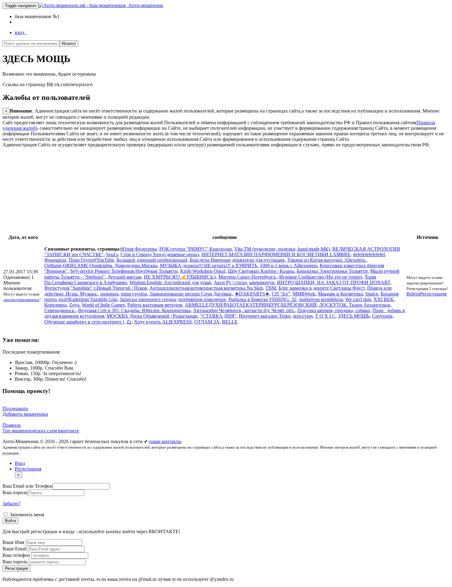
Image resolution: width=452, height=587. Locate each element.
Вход (20, 463)
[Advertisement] (186, 191)
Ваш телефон (16, 555)
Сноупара (382, 316)
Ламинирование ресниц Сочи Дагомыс (190, 293)
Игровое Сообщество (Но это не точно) (320, 277)
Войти (413, 293)
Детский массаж (124, 277)
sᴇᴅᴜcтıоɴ (303, 316)
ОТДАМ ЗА (207, 321)
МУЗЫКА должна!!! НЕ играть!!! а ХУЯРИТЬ (208, 265)
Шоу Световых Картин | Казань (261, 271)
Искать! (69, 43)
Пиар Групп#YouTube (91, 260)
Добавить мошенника (25, 414)
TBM (270, 288)
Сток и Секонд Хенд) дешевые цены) (160, 254)
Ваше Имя (13, 542)
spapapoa (109, 293)
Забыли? (11, 503)
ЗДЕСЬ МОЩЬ (354, 316)
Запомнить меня (26, 514)
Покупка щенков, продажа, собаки (333, 310)
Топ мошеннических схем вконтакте (40, 430)
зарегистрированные (21, 299)
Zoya (74, 304)
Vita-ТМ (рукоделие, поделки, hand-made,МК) (282, 249)
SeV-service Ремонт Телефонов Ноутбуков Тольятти (124, 271)
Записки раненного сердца (148, 299)
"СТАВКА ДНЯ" (218, 316)
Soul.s (112, 254)
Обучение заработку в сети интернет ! (84, 321)
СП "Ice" (281, 293)
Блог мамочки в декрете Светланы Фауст (322, 288)
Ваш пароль (14, 492)
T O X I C (325, 316)
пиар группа (134, 293)
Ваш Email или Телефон (27, 486)
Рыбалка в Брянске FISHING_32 (262, 299)
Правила (11, 425)
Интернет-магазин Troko (265, 316)
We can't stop (358, 299)
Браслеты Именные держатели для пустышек (237, 260)
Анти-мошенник (144, 5)
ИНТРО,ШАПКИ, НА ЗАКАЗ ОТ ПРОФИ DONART (333, 282)
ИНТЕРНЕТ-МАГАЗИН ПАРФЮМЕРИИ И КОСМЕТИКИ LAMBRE (276, 254)
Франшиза (55, 260)
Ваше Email (15, 548)
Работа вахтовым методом (154, 304)
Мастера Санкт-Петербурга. (247, 277)
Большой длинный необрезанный (152, 260)
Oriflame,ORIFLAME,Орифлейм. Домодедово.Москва (100, 265)
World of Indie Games (103, 304)
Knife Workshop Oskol (202, 271)
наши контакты (165, 441)
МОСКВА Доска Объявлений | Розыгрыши (152, 316)
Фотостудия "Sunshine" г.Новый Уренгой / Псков (95, 288)
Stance (371, 293)
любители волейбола (321, 299)
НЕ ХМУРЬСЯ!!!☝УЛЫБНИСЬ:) (180, 277)
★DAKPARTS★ (252, 293)
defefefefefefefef (369, 254)
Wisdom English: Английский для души (170, 282)
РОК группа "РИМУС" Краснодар (195, 249)
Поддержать (15, 408)
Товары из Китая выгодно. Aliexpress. (326, 260)
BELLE (230, 321)
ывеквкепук (262, 282)
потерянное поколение (202, 299)
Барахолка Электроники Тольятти (332, 271)
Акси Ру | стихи (230, 282)
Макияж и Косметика (340, 293)
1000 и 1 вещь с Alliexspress (288, 265)
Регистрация (433, 293)
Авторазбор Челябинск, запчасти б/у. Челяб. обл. (244, 310)
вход (21, 32)
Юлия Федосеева (139, 249)
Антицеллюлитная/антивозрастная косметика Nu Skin (206, 288)
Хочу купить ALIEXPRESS (163, 321)
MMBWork (304, 293)
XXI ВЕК (384, 299)
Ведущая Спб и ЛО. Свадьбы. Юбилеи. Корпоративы (134, 310)
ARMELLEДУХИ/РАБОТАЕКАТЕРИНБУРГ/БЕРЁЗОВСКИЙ (251, 304)
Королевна (55, 304)
